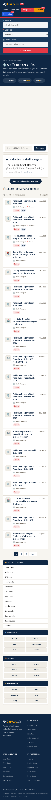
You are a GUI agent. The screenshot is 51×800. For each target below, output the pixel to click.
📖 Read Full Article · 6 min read (25, 181)
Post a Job (8, 13)
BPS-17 (14, 664)
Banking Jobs (10, 621)
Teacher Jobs (10, 606)
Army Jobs (9, 587)
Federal (36, 650)
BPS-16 (36, 664)
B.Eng (15, 701)
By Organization (42, 794)
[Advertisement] (25, 116)
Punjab (14, 639)
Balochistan (36, 644)
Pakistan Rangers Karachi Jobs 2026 (24, 202)
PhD (36, 701)
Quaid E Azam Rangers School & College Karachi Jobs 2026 (24, 255)
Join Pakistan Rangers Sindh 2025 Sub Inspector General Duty (24, 536)
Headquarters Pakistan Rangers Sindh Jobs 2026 (24, 272)
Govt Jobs (15, 9)
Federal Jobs (9, 582)
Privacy (25, 796)
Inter (36, 690)
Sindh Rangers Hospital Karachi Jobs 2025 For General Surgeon (23, 434)
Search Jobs (25, 50)
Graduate (14, 695)
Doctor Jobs (9, 611)
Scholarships (30, 794)
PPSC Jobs (9, 596)
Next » (33, 554)
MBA (36, 695)
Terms (20, 796)
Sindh (36, 639)
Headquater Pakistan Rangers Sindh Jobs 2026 (24, 237)
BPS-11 (36, 675)
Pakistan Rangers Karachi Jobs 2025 (24, 452)
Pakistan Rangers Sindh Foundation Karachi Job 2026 (23, 220)
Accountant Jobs (33, 780)
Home (6, 9)
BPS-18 (14, 670)
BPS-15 (36, 670)
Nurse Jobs (31, 772)
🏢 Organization (9, 40)
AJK (14, 650)
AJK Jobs (30, 742)
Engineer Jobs (10, 616)
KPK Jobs (8, 577)
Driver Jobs (31, 776)
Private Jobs (21, 794)
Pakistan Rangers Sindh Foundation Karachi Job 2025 (23, 415)
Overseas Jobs (10, 626)
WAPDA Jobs (7, 780)
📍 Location (7, 30)
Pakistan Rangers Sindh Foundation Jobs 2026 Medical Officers (23, 359)
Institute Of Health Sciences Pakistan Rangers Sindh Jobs (25, 322)
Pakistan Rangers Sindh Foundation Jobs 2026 (23, 288)
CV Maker (39, 9)
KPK (14, 644)
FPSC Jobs (9, 592)
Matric (14, 690)
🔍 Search (7, 21)
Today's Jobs (27, 9)
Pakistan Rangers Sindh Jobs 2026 (23, 304)
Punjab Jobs (9, 567)
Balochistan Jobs (33, 738)
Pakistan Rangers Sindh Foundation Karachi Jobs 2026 (24, 340)
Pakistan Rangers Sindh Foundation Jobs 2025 (23, 468)
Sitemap (6, 794)
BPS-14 (14, 675)
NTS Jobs (8, 601)
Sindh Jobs (9, 572)
